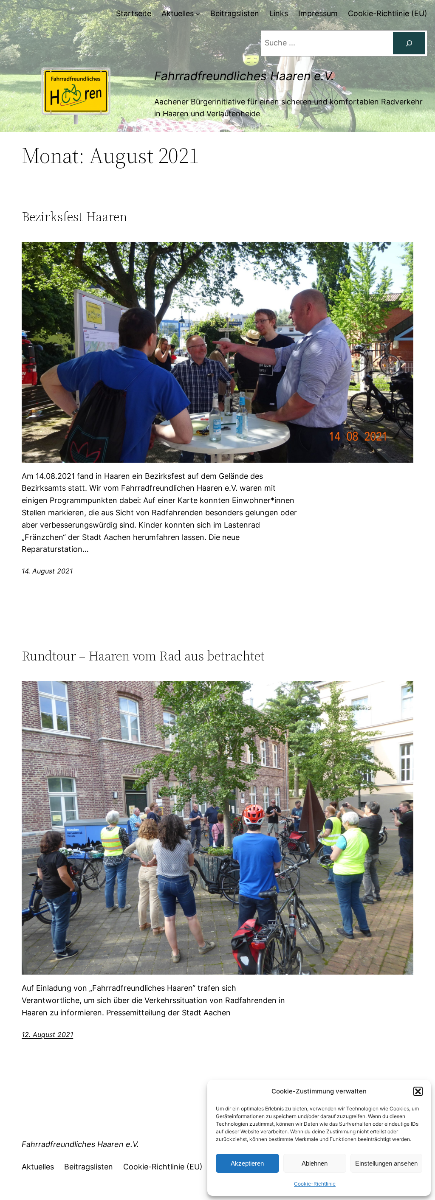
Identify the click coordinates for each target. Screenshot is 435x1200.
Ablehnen (315, 1163)
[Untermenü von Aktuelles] (197, 13)
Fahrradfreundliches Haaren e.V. (244, 76)
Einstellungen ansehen (386, 1163)
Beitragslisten (88, 1166)
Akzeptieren (247, 1163)
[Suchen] (409, 43)
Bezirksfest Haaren (74, 216)
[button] (418, 1091)
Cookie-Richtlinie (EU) (163, 1166)
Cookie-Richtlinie (315, 1183)
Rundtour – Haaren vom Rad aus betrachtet (143, 656)
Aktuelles (38, 1166)
